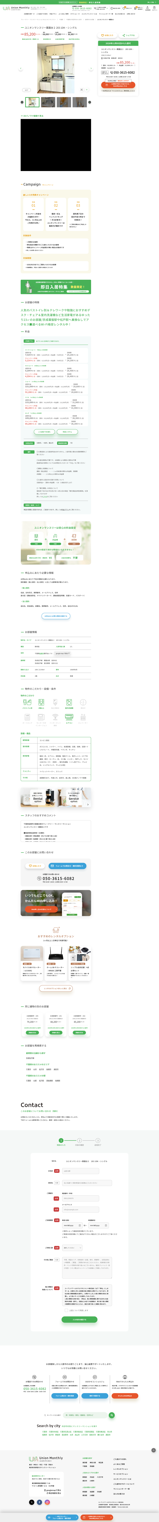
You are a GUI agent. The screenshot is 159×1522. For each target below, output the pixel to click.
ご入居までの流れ (42, 14)
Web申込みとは (107, 90)
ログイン (154, 10)
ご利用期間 (49, 1220)
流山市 (77, 1434)
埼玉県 (101, 1462)
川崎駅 (92, 1495)
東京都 (85, 1462)
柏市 (35, 1069)
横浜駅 (85, 1495)
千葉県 (85, 1466)
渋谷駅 (99, 1492)
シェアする (130, 35)
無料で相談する (95, 1396)
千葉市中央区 (54, 1431)
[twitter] (31, 1502)
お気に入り (109, 35)
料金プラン (53, 14)
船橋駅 (57, 1080)
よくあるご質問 (63, 14)
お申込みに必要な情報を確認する (56, 616)
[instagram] (47, 1502)
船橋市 (41, 653)
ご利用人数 (49, 1248)
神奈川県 (93, 1462)
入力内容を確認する (79, 1319)
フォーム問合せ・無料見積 (65, 1396)
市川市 (109, 1431)
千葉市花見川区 (65, 1431)
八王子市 (100, 1477)
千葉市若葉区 (89, 1431)
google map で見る (62, 653)
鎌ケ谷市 (100, 1434)
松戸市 (41, 1069)
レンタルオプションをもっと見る (55, 988)
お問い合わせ (131, 14)
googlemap (53, 1490)
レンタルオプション (120, 1469)
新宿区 (85, 1477)
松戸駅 (41, 1080)
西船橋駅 (49, 1080)
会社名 (50, 1183)
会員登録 (147, 10)
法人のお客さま (120, 14)
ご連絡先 (50, 1193)
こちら (45, 496)
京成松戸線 (30, 1058)
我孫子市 (92, 1434)
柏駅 (35, 1080)
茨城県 (92, 1466)
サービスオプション (120, 1474)
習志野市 (65, 1434)
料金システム (67, 432)
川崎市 (92, 1481)
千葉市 (28, 1069)
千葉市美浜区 (101, 1431)
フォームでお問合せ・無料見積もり (69, 866)
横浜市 (85, 1481)
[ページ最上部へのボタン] (153, 1450)
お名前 (50, 1171)
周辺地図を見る (55, 1493)
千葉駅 (28, 1080)
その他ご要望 (48, 1260)
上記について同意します (78, 1310)
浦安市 (56, 1069)
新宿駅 (85, 1492)
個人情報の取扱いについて (47, 1288)
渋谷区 (92, 1477)
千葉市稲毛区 (78, 1431)
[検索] (112, 1415)
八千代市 (84, 1434)
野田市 (57, 1434)
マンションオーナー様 (106, 14)
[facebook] (39, 1502)
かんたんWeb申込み (125, 1396)
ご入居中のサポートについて (121, 1484)
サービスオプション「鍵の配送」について (123, 90)
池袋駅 (92, 1492)
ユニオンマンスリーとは (89, 14)
